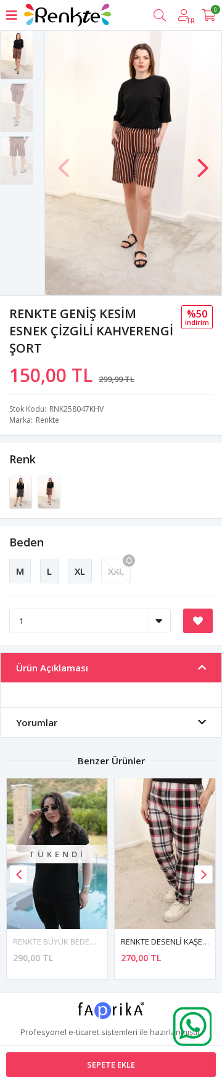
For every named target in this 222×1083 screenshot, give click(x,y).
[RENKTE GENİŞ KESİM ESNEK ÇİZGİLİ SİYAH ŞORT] (21, 491)
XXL (116, 571)
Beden (26, 542)
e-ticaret (83, 1031)
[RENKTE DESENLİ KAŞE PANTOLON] (165, 853)
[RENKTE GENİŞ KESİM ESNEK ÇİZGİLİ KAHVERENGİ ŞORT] (49, 491)
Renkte (47, 420)
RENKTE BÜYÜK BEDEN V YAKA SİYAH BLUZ (90, 941)
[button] (203, 162)
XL (80, 571)
